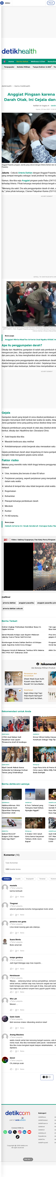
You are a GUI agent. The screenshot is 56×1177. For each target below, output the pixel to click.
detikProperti (43, 1142)
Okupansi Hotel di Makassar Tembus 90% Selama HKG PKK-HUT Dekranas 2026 (23, 651)
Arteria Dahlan (25, 173)
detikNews (42, 1117)
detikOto (41, 1139)
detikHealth (7, 86)
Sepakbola (42, 1136)
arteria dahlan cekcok (13, 608)
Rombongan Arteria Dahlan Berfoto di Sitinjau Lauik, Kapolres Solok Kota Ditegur (21, 643)
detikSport (42, 1133)
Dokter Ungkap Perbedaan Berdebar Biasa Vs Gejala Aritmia (21, 628)
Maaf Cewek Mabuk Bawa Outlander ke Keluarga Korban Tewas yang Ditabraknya (15, 769)
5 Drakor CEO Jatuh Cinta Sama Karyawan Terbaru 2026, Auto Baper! (34, 837)
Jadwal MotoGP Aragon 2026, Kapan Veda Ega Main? (10, 836)
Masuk (51, 3)
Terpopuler (9, 67)
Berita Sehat (22, 61)
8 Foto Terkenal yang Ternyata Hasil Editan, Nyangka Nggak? (34, 807)
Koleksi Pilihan (23, 67)
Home (11, 61)
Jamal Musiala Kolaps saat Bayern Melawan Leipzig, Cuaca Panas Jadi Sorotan (20, 636)
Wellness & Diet (38, 61)
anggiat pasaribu (26, 603)
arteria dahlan (9, 603)
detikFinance (43, 1123)
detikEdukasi (43, 1120)
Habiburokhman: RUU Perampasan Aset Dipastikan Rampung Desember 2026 (11, 809)
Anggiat (26, 180)
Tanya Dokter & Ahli (42, 67)
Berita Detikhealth (22, 86)
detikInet (41, 1126)
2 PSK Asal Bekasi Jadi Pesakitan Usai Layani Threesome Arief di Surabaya (14, 739)
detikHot (41, 1130)
